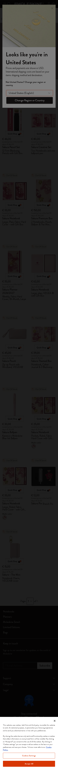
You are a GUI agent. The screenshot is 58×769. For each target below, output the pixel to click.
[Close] (55, 721)
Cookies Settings (29, 755)
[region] (29, 743)
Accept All (29, 763)
